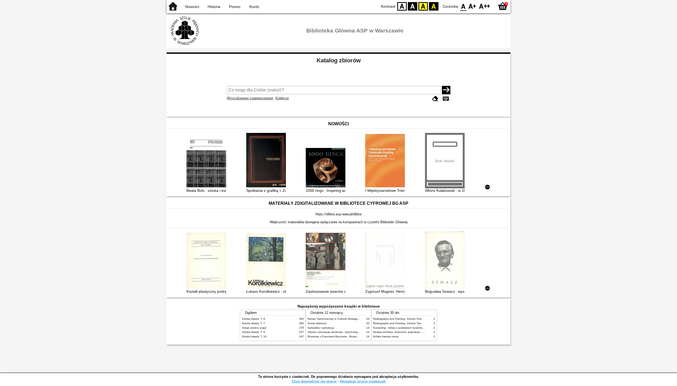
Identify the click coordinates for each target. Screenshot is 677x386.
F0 (463, 6)
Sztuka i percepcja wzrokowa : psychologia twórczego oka (343, 332)
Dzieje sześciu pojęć (254, 327)
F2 (484, 6)
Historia (214, 6)
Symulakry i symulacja (321, 327)
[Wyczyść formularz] (435, 98)
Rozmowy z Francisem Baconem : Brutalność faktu (338, 336)
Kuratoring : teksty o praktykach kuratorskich (400, 327)
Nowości (192, 6)
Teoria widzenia (317, 323)
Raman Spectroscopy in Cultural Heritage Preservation (341, 318)
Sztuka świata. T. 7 (253, 323)
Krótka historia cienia (386, 336)
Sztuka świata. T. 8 (253, 318)
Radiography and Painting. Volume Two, (397, 323)
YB (423, 6)
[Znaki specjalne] (446, 98)
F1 (472, 6)
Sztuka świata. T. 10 (254, 336)
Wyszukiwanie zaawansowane (250, 98)
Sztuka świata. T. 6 (253, 332)
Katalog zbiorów (339, 60)
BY (434, 6)
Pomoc (235, 6)
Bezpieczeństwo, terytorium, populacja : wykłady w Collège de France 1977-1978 (422, 332)
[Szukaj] (446, 90)
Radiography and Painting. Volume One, (398, 318)
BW (412, 6)
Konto (254, 6)
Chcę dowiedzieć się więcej (314, 381)
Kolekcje (282, 98)
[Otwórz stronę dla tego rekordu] (207, 162)
